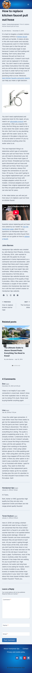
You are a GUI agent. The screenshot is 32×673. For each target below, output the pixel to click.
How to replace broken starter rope (7, 306)
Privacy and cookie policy (16, 652)
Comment (7, 599)
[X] (20, 657)
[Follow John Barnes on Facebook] (3, 295)
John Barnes (9, 359)
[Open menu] (28, 4)
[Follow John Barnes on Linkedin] (14, 295)
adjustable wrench (16, 121)
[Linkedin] (28, 657)
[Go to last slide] (5, 345)
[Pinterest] (24, 657)
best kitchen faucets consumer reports (16, 78)
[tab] (12, 365)
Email (5, 634)
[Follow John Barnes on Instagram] (10, 295)
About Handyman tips (11, 649)
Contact (25, 649)
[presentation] (16, 335)
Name (5, 625)
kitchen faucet (22, 37)
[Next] (27, 345)
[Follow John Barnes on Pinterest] (17, 295)
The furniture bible (25, 304)
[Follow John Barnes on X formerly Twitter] (7, 295)
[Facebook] (17, 657)
